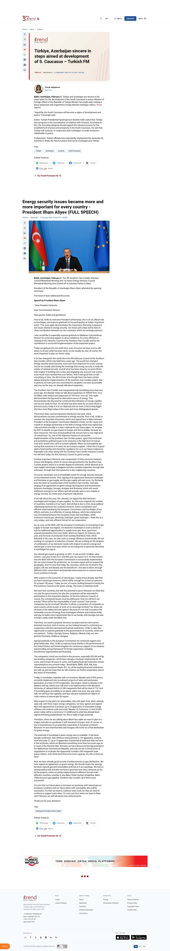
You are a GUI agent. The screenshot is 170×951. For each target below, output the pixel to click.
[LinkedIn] (51, 937)
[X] (36, 937)
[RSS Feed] (56, 937)
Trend (99, 105)
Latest (57, 899)
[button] (25, 34)
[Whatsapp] (25, 937)
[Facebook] (31, 937)
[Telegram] (46, 937)
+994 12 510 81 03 (29, 919)
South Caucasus (74, 151)
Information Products (111, 903)
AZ (140, 946)
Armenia (61, 151)
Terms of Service (133, 899)
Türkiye (38, 151)
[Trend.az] (31, 18)
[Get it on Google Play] (139, 937)
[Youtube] (41, 937)
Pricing (105, 899)
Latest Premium (61, 903)
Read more (48, 90)
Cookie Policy (132, 910)
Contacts (82, 906)
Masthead (83, 903)
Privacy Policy (132, 903)
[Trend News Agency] (29, 898)
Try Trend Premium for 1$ (49, 175)
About (81, 899)
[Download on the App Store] (123, 937)
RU (144, 946)
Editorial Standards (86, 910)
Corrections (83, 913)
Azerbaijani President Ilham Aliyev (48, 811)
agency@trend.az (29, 922)
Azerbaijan (50, 151)
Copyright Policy (133, 906)
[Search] (101, 18)
